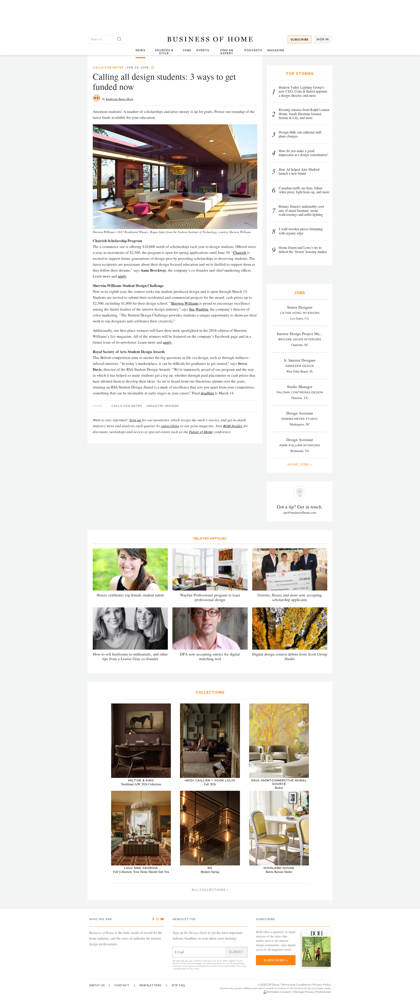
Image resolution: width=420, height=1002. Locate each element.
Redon (279, 788)
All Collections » (210, 890)
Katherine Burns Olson (119, 99)
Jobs (187, 50)
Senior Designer (300, 307)
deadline (207, 393)
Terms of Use (179, 963)
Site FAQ (178, 985)
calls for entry (108, 67)
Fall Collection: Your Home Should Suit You (141, 872)
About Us (97, 985)
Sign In (323, 39)
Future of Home (201, 431)
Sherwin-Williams (185, 303)
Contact (121, 985)
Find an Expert (226, 52)
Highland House (279, 868)
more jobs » (299, 464)
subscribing (170, 425)
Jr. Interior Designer (300, 360)
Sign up (135, 419)
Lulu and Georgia (141, 868)
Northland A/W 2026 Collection (141, 784)
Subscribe (299, 39)
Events (202, 50)
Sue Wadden (198, 309)
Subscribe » (276, 960)
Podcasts (253, 50)
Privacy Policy (237, 963)
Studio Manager (299, 386)
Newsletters (150, 985)
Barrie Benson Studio (279, 872)
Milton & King (141, 780)
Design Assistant (299, 413)
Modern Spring (210, 872)
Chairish (239, 252)
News (140, 50)
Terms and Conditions (295, 984)
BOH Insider (233, 425)
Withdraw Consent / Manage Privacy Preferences (298, 991)
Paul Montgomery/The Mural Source (279, 782)
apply (122, 276)
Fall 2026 (210, 784)
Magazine (275, 50)
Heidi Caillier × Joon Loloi (210, 780)
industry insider (162, 406)
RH (210, 868)
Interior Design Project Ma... (300, 333)
